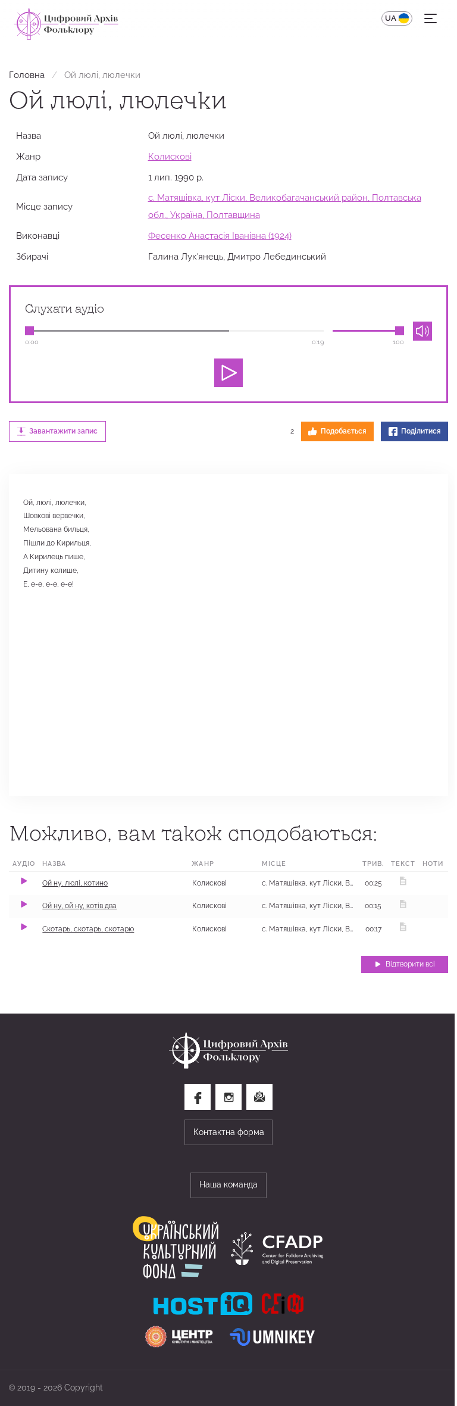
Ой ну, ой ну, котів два (79, 906)
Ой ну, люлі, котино (75, 883)
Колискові (170, 156)
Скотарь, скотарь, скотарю (88, 929)
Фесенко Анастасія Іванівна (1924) (220, 235)
